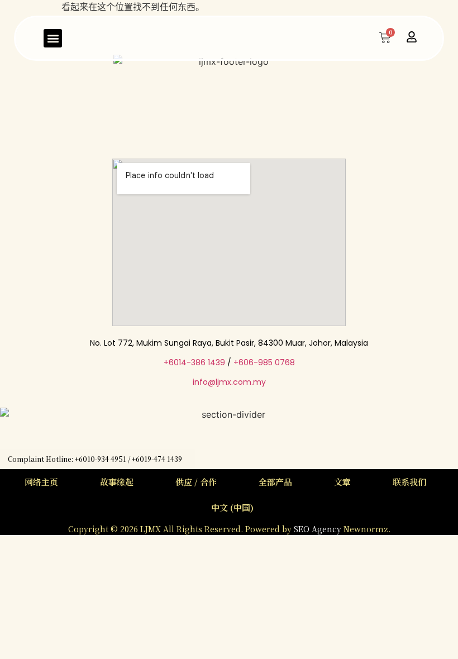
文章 (342, 482)
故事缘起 (116, 482)
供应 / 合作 (196, 482)
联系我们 (409, 482)
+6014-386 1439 (194, 362)
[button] (53, 38)
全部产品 (275, 482)
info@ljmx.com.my (229, 382)
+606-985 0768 (264, 362)
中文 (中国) (232, 507)
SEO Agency (319, 528)
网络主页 (41, 482)
